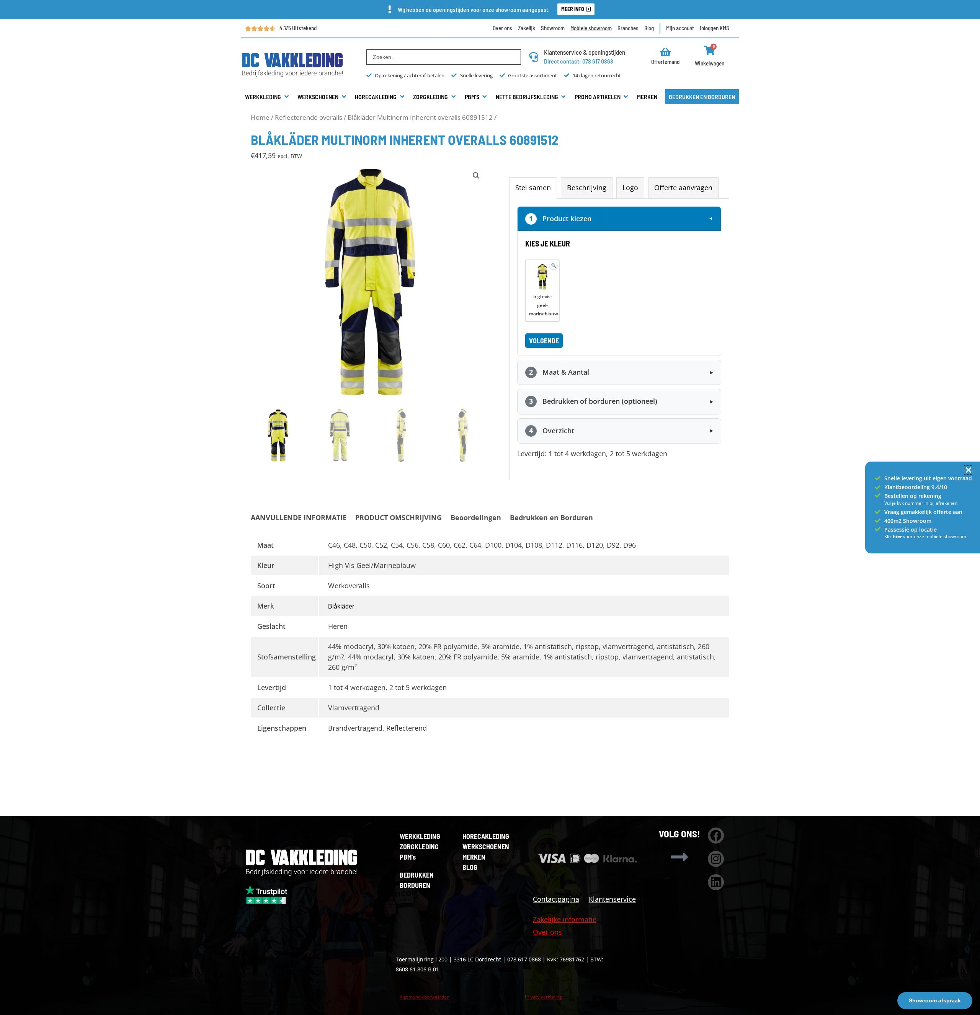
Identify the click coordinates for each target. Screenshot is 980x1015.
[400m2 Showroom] (877, 521)
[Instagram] (716, 859)
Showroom (553, 27)
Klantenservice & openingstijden (584, 52)
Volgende (544, 340)
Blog (649, 27)
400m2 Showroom (907, 520)
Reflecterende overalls (308, 117)
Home (260, 117)
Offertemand (665, 61)
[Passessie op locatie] (877, 529)
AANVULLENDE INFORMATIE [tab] (298, 517)
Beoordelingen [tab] (476, 517)
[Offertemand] (665, 52)
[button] (267, 96)
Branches (628, 27)
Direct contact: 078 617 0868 (578, 61)
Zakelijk (526, 27)
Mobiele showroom (591, 27)
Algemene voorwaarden (424, 997)
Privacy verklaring (543, 997)
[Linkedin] (716, 882)
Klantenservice (612, 899)
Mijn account (680, 27)
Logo (630, 187)
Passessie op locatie (910, 529)
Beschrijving (586, 187)
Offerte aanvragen (683, 187)
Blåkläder (341, 606)
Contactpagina (556, 899)
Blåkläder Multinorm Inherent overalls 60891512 (420, 117)
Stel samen (533, 187)
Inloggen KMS (714, 27)
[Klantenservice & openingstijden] (533, 57)
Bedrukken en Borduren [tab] (551, 517)
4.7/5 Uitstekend (298, 27)
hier (898, 536)
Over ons (502, 27)
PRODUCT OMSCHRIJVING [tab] (398, 517)
